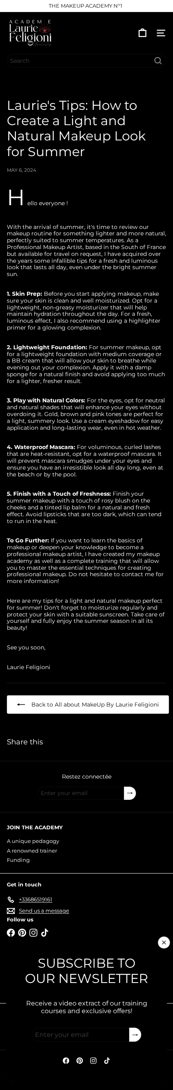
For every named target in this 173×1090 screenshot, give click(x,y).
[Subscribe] (135, 1035)
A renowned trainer (32, 850)
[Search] (158, 61)
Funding (18, 860)
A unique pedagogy (33, 841)
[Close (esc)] (164, 943)
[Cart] (142, 33)
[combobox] (86, 61)
